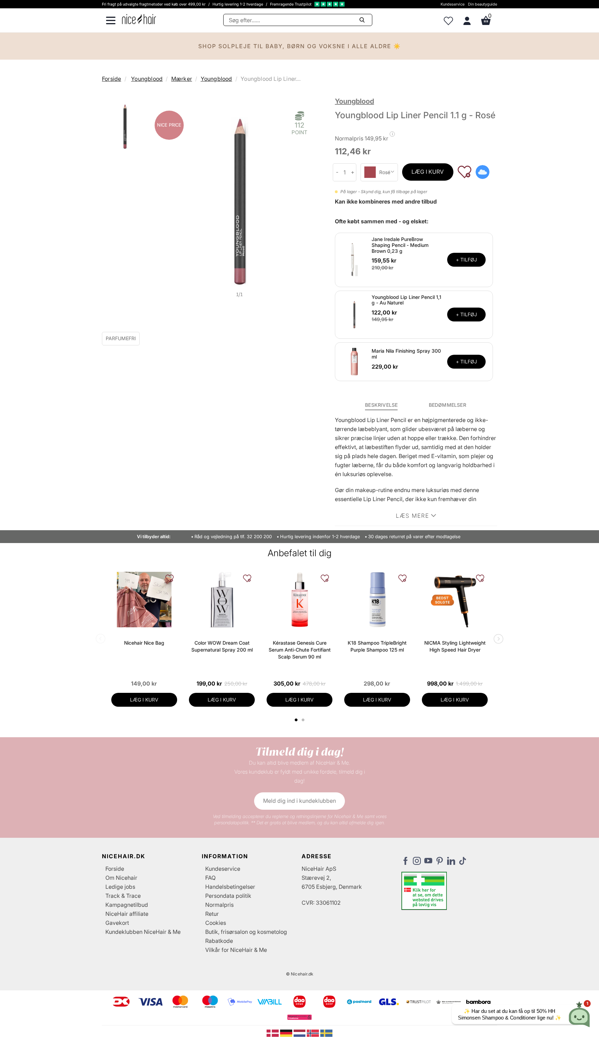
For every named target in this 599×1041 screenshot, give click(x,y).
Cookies (215, 922)
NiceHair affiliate (126, 913)
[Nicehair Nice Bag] (144, 599)
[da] (273, 1032)
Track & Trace (123, 895)
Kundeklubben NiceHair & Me (143, 931)
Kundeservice (453, 4)
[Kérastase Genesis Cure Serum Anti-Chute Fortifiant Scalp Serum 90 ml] (299, 599)
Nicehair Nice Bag (144, 643)
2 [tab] (303, 719)
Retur (212, 913)
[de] (287, 1032)
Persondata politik (228, 895)
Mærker (181, 78)
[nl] (300, 1032)
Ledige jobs (120, 886)
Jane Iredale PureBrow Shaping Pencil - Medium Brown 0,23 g (400, 245)
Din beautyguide (482, 4)
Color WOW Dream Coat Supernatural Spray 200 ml (222, 646)
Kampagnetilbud (126, 904)
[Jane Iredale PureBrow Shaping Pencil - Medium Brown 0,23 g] (354, 259)
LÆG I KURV (427, 171)
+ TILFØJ (466, 260)
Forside (111, 78)
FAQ (210, 877)
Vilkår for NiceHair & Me (236, 949)
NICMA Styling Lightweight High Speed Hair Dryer (455, 646)
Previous (102, 639)
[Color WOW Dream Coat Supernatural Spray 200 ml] (222, 599)
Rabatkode (219, 940)
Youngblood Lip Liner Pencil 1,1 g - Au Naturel (406, 300)
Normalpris (219, 904)
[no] (313, 1032)
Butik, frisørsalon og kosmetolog (246, 931)
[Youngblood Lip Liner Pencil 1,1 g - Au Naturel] (354, 314)
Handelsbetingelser (230, 886)
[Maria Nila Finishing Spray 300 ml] (354, 361)
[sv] (326, 1032)
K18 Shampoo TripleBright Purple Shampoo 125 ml (377, 646)
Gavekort (117, 922)
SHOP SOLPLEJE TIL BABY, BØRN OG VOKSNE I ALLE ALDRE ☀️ (299, 46)
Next (497, 639)
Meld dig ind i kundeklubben (299, 800)
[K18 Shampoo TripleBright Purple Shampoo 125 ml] (377, 599)
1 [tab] (296, 719)
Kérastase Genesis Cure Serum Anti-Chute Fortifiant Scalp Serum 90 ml (300, 650)
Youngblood (147, 78)
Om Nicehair (121, 877)
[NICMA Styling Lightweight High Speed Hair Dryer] (455, 599)
